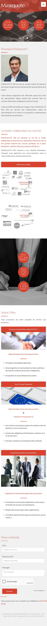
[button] (43, 4)
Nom (4, 545)
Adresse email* (7, 556)
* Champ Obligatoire (39, 590)
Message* (6, 567)
